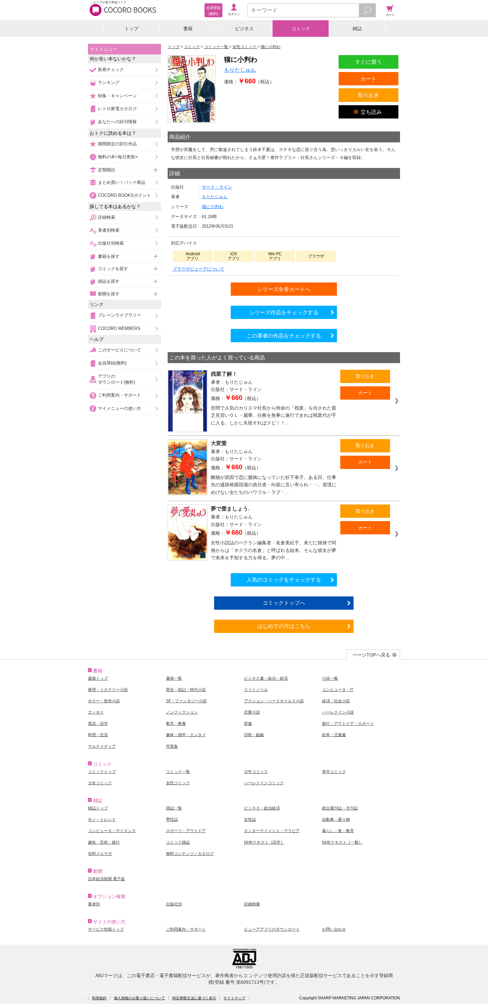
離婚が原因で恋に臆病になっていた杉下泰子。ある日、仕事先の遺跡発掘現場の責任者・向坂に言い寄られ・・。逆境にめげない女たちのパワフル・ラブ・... (273, 485)
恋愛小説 (252, 712)
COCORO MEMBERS (119, 328)
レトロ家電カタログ (117, 108)
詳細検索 (106, 217)
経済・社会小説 (336, 701)
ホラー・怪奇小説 (104, 701)
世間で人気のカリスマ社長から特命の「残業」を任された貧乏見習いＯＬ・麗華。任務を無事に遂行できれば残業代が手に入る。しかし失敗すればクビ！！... (273, 415)
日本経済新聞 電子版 (106, 879)
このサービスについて (119, 350)
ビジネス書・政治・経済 (266, 678)
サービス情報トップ (106, 929)
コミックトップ (102, 771)
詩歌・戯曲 (254, 735)
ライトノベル (256, 689)
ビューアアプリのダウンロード (272, 929)
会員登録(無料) (112, 362)
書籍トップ (98, 678)
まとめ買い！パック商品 (121, 182)
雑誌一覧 (174, 808)
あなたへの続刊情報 (117, 121)
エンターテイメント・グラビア (272, 830)
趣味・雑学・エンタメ (186, 735)
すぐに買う (368, 62)
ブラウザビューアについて (198, 269)
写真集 (172, 746)
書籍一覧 (174, 678)
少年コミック (256, 771)
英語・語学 (98, 723)
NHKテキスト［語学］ (264, 842)
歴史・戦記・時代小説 (186, 689)
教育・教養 (176, 723)
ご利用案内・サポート (119, 395)
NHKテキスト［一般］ (342, 842)
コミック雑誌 (178, 842)
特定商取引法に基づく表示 (194, 998)
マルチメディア (102, 746)
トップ (131, 28)
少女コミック (100, 783)
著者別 (94, 904)
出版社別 (174, 904)
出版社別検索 (111, 243)
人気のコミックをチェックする (284, 579)
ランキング (109, 82)
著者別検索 (109, 230)
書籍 (188, 28)
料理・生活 (98, 735)
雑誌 (357, 28)
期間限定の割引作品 (117, 143)
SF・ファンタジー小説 (186, 701)
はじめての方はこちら (283, 626)
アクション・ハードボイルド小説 (274, 701)
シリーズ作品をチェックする (283, 312)
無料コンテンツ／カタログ (190, 853)
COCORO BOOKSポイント (124, 195)
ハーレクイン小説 (338, 712)
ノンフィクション (182, 712)
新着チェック (111, 69)
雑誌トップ (98, 808)
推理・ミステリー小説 (108, 689)
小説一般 (330, 678)
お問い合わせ (334, 929)
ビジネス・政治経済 (262, 808)
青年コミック (334, 771)
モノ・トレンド (102, 819)
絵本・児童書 (334, 735)
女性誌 (250, 819)
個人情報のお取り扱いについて (139, 998)
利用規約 (99, 998)
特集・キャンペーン (117, 95)
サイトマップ (234, 998)
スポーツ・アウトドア (186, 830)
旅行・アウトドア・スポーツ (348, 723)
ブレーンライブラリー (119, 315)
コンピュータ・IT (337, 689)
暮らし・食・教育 (338, 830)
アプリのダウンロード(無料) (116, 379)
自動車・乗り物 (336, 819)
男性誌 (172, 819)
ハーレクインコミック (264, 783)
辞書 (248, 723)
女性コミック (178, 783)
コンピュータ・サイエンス (112, 830)
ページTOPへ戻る (371, 654)
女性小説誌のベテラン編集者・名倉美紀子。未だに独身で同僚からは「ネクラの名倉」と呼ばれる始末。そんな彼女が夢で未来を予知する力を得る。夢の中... (273, 550)
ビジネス (244, 28)
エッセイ (96, 712)
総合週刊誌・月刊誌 (340, 808)
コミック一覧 (178, 771)
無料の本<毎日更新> (118, 156)
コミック (300, 28)
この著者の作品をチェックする (284, 336)
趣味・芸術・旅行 (104, 842)
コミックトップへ (284, 603)
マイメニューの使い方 (119, 408)
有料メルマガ (100, 853)
